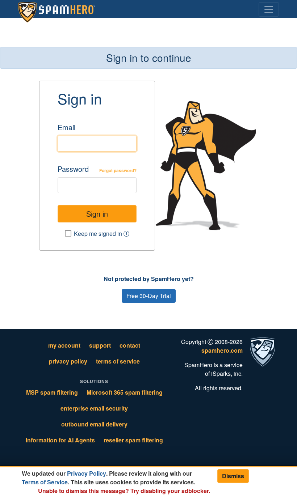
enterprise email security (94, 408)
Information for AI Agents (60, 440)
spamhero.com (222, 350)
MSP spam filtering (52, 392)
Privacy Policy (86, 473)
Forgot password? (118, 170)
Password (73, 168)
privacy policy (68, 361)
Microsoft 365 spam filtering (125, 392)
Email (66, 127)
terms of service (118, 361)
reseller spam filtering (133, 440)
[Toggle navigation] (269, 9)
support (100, 345)
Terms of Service (45, 482)
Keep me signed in (99, 233)
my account (64, 345)
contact (130, 345)
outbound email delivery (94, 424)
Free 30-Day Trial (148, 296)
